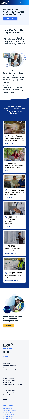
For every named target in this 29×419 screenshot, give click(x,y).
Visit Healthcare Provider (11, 226)
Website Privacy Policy (9, 380)
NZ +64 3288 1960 (8, 416)
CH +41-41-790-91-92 (8, 414)
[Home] (5, 2)
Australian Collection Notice (10, 370)
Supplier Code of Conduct (9, 395)
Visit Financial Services (11, 144)
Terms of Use (6, 363)
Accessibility (6, 367)
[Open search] (21, 2)
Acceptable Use (7, 382)
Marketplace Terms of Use (9, 365)
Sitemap (5, 399)
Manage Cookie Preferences (10, 372)
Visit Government (9, 253)
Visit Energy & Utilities (11, 280)
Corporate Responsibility (9, 390)
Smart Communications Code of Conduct (13, 384)
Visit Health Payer (9, 197)
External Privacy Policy (8, 378)
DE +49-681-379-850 (8, 412)
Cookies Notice (7, 397)
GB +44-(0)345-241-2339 (9, 410)
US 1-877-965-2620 (8, 408)
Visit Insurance (9, 171)
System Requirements (8, 392)
